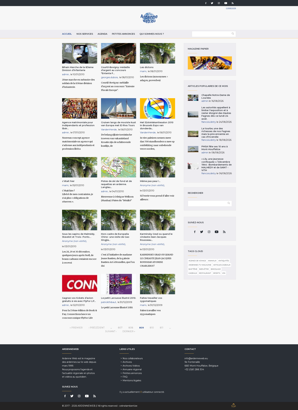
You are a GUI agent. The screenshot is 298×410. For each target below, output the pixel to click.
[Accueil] (149, 23)
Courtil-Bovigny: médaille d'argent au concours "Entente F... (115, 70)
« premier (76, 327)
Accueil (67, 33)
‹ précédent (96, 327)
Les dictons (147, 67)
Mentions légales (132, 380)
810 (152, 327)
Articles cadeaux (221, 265)
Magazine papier (210, 62)
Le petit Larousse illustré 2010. (118, 298)
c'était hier (68, 181)
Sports (216, 273)
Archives (127, 362)
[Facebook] (206, 3)
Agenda (102, 33)
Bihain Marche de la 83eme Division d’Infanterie (77, 69)
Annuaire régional (132, 369)
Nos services (85, 33)
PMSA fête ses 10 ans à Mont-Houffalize (214, 148)
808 (131, 327)
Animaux (212, 261)
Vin (223, 273)
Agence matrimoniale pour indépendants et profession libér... (78, 125)
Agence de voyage (197, 261)
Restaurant (205, 273)
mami (143, 71)
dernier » (128, 331)
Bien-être (204, 269)
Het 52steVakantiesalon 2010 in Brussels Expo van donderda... (156, 125)
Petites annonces (123, 33)
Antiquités (223, 261)
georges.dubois (109, 77)
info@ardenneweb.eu (196, 358)
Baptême (193, 269)
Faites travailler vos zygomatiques (151, 299)
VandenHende (109, 129)
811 (161, 327)
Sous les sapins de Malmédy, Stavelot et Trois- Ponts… (78, 235)
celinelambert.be (128, 405)
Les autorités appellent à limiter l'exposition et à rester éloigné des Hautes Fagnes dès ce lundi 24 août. (216, 113)
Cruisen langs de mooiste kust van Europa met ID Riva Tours (118, 124)
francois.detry (208, 122)
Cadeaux (193, 273)
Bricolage (216, 269)
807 (120, 327)
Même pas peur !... (150, 181)
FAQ (125, 376)
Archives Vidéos (131, 365)
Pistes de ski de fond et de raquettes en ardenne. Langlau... (116, 184)
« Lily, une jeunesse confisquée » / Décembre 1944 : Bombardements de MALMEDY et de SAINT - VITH (216, 165)
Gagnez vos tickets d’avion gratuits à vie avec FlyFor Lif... (79, 299)
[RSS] (232, 3)
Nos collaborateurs (133, 358)
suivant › (110, 331)
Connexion (231, 8)
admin (65, 74)
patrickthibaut (108, 302)
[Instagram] (218, 3)
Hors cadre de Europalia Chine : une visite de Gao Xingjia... (115, 237)
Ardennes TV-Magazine (200, 265)
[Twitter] (212, 3)
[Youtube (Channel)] (226, 3)
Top (233, 406)
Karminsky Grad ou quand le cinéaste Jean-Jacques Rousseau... (156, 237)
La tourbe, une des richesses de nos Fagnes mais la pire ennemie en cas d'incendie (215, 132)
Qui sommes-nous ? (152, 33)
